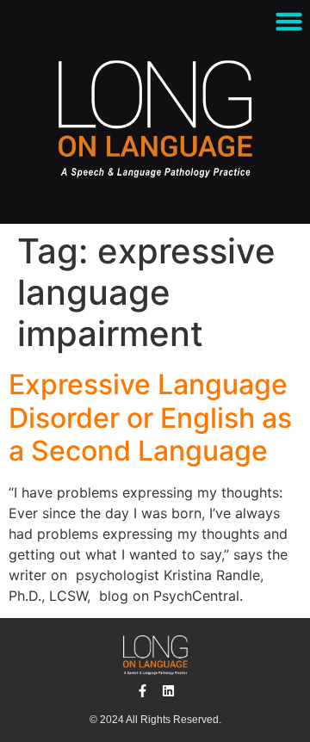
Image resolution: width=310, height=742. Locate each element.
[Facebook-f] (142, 690)
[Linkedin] (168, 690)
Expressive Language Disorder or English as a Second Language (150, 417)
